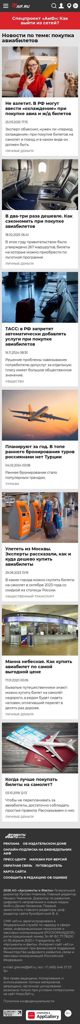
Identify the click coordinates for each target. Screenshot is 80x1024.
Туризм (12, 483)
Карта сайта (14, 872)
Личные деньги (19, 150)
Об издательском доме (44, 844)
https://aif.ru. (25, 994)
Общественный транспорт (29, 596)
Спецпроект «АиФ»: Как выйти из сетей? (40, 20)
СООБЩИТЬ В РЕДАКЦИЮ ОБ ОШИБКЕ (35, 877)
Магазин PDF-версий (48, 859)
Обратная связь (17, 866)
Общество (14, 381)
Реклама (11, 844)
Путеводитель (49, 866)
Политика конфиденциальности (28, 1001)
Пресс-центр (14, 859)
